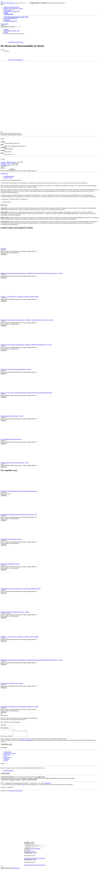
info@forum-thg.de (8, 770)
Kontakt (6, 760)
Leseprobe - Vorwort (6, 163)
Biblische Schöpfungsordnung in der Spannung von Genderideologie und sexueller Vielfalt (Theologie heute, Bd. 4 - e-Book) (32, 273)
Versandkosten (47, 783)
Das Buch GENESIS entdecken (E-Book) (11, 539)
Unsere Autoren (4, 23)
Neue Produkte (41, 858)
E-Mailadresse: (5, 728)
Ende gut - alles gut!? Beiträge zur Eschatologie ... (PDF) (15, 462)
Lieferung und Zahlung (9, 753)
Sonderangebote (33, 858)
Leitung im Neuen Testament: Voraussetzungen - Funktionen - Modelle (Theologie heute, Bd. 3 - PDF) (26, 344)
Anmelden (27, 848)
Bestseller (26, 858)
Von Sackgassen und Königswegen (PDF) (11, 439)
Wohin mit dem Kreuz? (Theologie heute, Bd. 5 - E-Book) (15, 612)
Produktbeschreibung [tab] (9, 176)
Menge (2, 167)
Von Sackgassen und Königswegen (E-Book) (12, 416)
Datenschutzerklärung (26, 740)
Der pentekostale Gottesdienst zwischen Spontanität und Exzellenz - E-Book (19, 706)
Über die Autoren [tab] (8, 177)
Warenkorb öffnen (14, 868)
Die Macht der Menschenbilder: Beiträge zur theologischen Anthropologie (19, 491)
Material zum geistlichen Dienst (11, 7)
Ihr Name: (3, 724)
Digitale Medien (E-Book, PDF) (12, 11)
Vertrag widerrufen (5, 773)
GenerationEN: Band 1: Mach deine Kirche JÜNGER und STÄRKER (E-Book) (21, 588)
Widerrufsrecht (7, 752)
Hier (23, 784)
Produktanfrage (4, 173)
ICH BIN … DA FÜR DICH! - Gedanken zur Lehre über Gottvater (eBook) (20, 296)
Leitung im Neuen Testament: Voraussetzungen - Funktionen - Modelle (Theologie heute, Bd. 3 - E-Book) (27, 320)
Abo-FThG (3, 248)
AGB (5, 756)
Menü (2, 4)
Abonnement (7, 19)
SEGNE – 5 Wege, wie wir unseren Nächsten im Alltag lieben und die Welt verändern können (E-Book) (26, 392)
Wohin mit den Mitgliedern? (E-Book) (10, 564)
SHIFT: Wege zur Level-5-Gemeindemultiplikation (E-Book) (16, 369)
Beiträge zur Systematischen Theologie (13, 8)
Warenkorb (12, 169)
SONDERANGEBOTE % (10, 21)
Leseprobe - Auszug (6, 165)
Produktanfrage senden (6, 744)
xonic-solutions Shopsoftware (15, 790)
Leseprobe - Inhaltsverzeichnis (8, 162)
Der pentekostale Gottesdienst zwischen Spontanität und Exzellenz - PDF (19, 514)
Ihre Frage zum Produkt (6, 736)
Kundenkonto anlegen (29, 851)
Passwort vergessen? (35, 848)
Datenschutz (7, 754)
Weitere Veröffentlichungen (10, 18)
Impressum (6, 759)
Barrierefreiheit (7, 757)
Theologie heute (8, 10)
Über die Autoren (6, 202)
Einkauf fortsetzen (5, 868)
